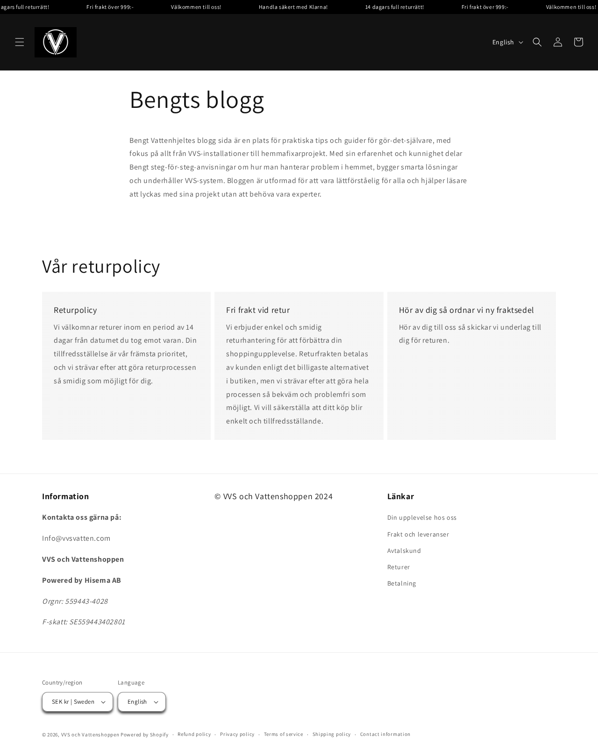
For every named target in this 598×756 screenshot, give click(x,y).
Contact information (385, 734)
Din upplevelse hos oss (422, 517)
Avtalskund (404, 550)
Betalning (401, 583)
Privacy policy (237, 734)
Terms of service (283, 734)
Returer (398, 567)
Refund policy (194, 734)
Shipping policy (332, 734)
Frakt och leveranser (418, 534)
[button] (19, 42)
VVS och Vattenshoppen (90, 734)
